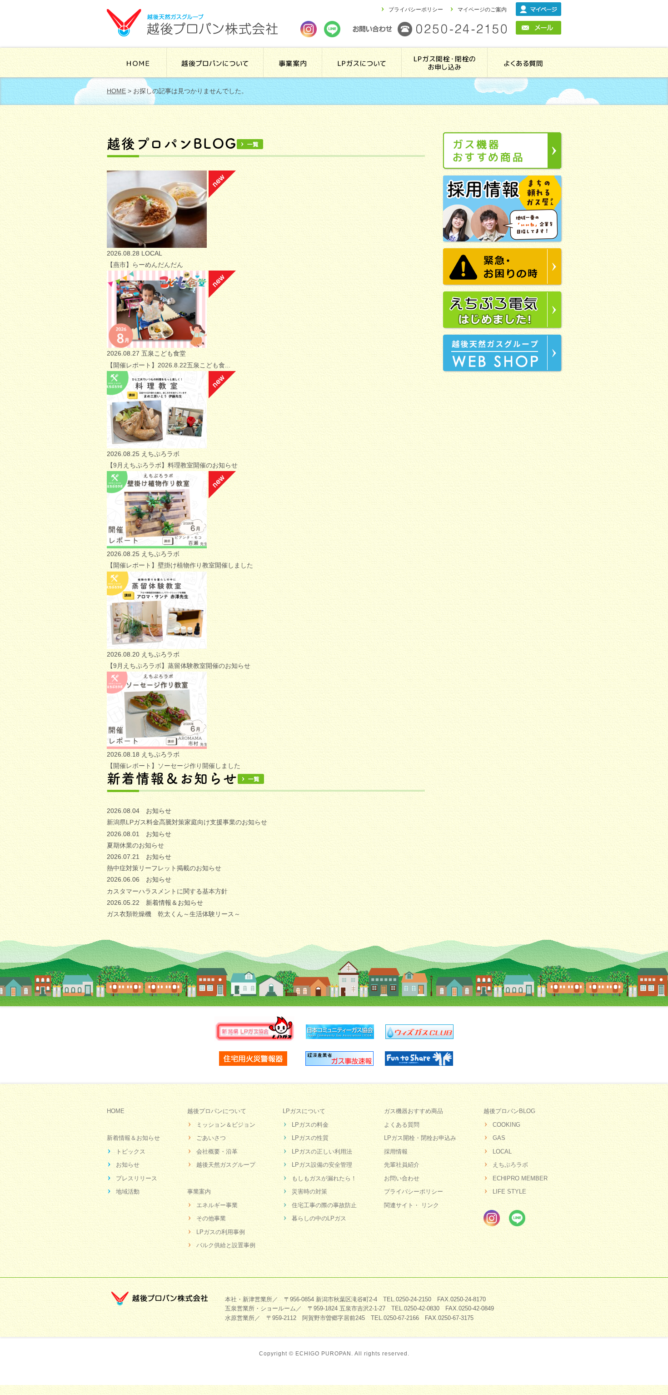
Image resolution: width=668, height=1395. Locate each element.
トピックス (130, 1151)
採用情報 (396, 1151)
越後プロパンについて (215, 62)
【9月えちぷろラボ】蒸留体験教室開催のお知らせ (178, 665)
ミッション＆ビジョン (225, 1124)
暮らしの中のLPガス (319, 1218)
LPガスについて (304, 1111)
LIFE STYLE (509, 1191)
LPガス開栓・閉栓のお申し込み (446, 62)
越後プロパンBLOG (509, 1111)
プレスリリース (136, 1178)
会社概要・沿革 (217, 1151)
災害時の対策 (309, 1191)
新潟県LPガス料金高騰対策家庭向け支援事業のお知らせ (187, 822)
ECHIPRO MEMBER (520, 1178)
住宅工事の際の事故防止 (324, 1205)
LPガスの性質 (310, 1137)
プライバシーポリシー (416, 9)
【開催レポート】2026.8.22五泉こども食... (168, 365)
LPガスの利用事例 (220, 1232)
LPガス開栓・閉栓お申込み (420, 1137)
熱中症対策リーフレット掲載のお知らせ (164, 868)
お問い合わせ (401, 1178)
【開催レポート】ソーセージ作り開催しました (173, 765)
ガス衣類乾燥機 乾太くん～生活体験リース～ (173, 914)
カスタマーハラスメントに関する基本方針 (167, 891)
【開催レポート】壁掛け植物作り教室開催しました (180, 565)
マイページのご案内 (482, 9)
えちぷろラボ (510, 1164)
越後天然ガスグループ (225, 1164)
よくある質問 (523, 62)
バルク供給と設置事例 (225, 1245)
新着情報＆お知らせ (133, 1137)
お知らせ (128, 1164)
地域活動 (128, 1191)
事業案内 (293, 62)
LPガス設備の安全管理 (322, 1164)
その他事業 (211, 1218)
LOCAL (502, 1151)
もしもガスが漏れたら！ (324, 1178)
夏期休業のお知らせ (135, 845)
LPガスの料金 (310, 1124)
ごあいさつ (211, 1137)
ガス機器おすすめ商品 (413, 1111)
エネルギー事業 (217, 1205)
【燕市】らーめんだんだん (145, 264)
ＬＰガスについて (363, 62)
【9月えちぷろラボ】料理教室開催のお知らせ (172, 465)
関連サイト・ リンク (411, 1205)
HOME (138, 62)
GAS (499, 1137)
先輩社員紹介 (401, 1164)
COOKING (506, 1124)
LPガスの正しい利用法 (322, 1151)
